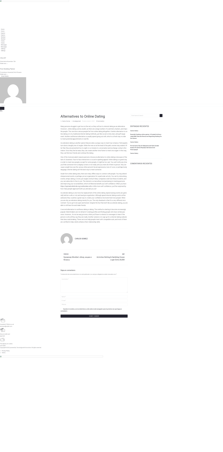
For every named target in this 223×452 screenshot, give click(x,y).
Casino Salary (134, 130)
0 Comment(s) (100, 121)
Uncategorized (77, 121)
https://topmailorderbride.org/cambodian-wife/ (76, 186)
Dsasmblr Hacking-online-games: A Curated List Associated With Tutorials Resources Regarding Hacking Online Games (146, 136)
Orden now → (3, 63)
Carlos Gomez (66, 121)
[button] (4, 76)
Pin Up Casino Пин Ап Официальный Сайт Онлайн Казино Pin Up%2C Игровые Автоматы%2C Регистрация (144, 147)
